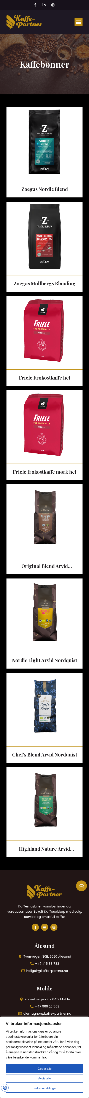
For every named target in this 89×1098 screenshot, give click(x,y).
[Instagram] (53, 927)
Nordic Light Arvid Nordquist (44, 660)
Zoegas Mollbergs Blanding (45, 283)
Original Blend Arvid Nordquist (44, 566)
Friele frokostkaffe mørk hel (44, 472)
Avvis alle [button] (44, 1078)
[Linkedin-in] (44, 927)
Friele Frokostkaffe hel (44, 377)
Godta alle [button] (45, 1068)
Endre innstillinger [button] (44, 1088)
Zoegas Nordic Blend (44, 189)
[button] (79, 22)
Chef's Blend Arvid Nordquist (44, 754)
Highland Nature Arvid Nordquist (44, 849)
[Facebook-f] (35, 927)
